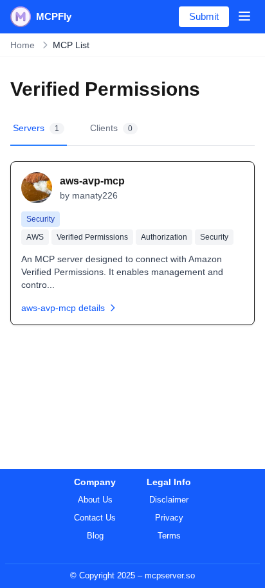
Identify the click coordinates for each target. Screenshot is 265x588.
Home (22, 45)
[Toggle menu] (244, 16)
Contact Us (95, 517)
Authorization (164, 237)
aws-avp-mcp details (63, 308)
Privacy (169, 517)
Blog (95, 535)
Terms (169, 535)
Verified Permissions (92, 237)
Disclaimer (168, 499)
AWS (35, 237)
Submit (204, 16)
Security (40, 219)
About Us (95, 499)
